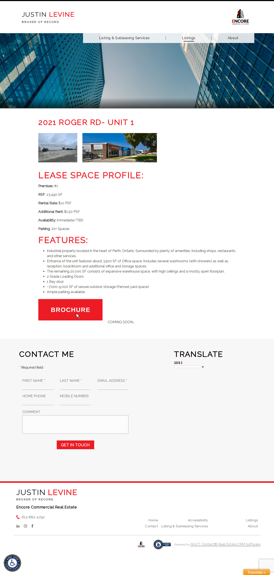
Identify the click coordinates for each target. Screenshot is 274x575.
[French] (180, 362)
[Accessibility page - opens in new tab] (162, 547)
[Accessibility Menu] (12, 563)
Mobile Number (74, 396)
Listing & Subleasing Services (124, 38)
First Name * (33, 381)
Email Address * (112, 381)
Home (153, 520)
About (233, 38)
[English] (176, 362)
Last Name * (71, 381)
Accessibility (198, 520)
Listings (188, 38)
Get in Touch (75, 445)
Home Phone (34, 396)
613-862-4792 (33, 517)
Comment (31, 412)
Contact (151, 526)
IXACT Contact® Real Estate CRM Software (225, 544)
